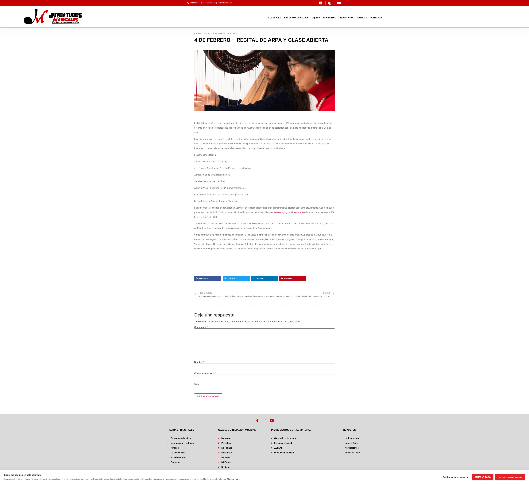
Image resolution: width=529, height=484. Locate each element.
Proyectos (329, 18)
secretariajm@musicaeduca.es (289, 212)
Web (196, 384)
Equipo (316, 18)
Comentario (201, 327)
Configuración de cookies (455, 477)
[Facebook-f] (257, 420)
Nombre (199, 362)
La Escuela (274, 18)
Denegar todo (483, 477)
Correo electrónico (205, 373)
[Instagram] (264, 420)
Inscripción (346, 18)
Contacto (376, 18)
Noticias (362, 18)
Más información (233, 479)
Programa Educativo (296, 18)
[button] (207, 278)
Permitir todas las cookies (510, 477)
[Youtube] (272, 420)
